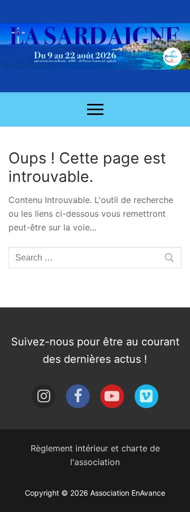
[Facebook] (78, 396)
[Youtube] (112, 396)
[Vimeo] (146, 396)
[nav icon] (95, 110)
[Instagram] (43, 396)
